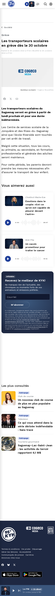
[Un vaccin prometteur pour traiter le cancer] (14, 244)
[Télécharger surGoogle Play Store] (32, 575)
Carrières (30, 555)
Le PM (26, 589)
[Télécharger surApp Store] (10, 575)
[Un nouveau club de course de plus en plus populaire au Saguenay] (8, 398)
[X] (14, 565)
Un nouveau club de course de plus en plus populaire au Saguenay (35, 403)
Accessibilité (25, 552)
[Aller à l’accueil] (11, 6)
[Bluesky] (8, 565)
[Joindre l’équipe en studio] (38, 4)
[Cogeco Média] (34, 531)
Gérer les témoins (9, 552)
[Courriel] (17, 99)
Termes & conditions (10, 549)
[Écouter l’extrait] (8, 222)
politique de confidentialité (36, 327)
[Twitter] (11, 99)
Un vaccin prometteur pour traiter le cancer (35, 247)
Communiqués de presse (12, 555)
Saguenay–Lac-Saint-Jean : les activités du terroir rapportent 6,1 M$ (35, 449)
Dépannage (37, 549)
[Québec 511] (51, 533)
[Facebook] (4, 99)
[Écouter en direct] (26, 4)
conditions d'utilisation (22, 329)
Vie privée (25, 549)
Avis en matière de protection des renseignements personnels (22, 320)
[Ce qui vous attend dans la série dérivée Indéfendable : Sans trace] (8, 421)
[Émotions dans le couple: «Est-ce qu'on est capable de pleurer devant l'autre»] (14, 201)
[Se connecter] (51, 4)
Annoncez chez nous (10, 558)
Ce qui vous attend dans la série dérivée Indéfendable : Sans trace (35, 426)
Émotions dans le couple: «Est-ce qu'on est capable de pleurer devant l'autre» (37, 208)
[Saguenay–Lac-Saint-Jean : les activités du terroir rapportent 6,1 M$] (8, 444)
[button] (13, 591)
